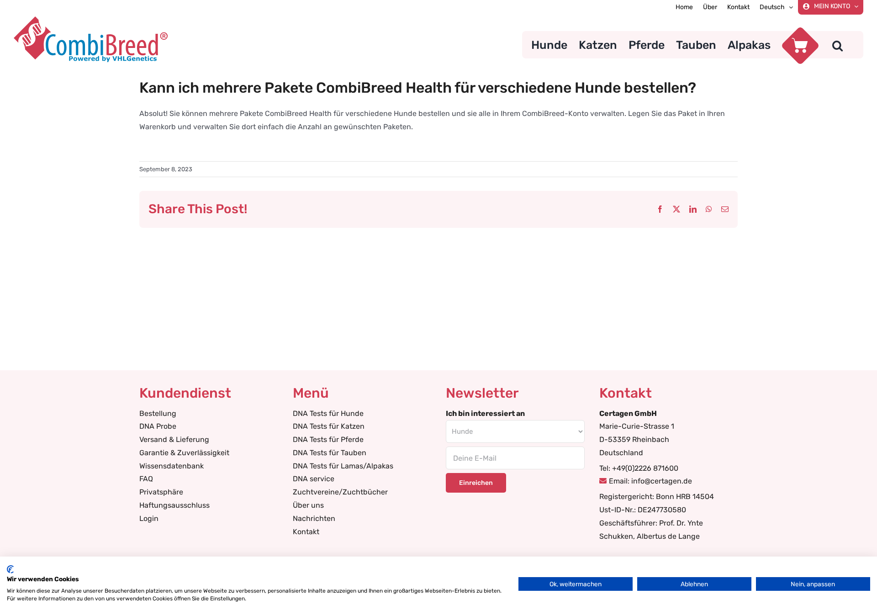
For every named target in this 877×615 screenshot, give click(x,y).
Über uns (308, 505)
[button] (837, 44)
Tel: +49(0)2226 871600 (638, 468)
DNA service (313, 478)
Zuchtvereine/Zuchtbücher (340, 492)
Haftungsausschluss (174, 505)
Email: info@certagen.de (650, 481)
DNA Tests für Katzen (329, 426)
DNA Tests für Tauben (329, 452)
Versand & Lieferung (174, 439)
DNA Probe (157, 426)
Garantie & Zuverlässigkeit (184, 452)
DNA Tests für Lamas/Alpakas (343, 466)
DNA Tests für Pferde (328, 439)
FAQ (146, 478)
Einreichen (476, 483)
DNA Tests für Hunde (328, 413)
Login (148, 518)
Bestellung (157, 413)
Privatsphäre (161, 492)
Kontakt (306, 531)
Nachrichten (314, 518)
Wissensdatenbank (171, 466)
